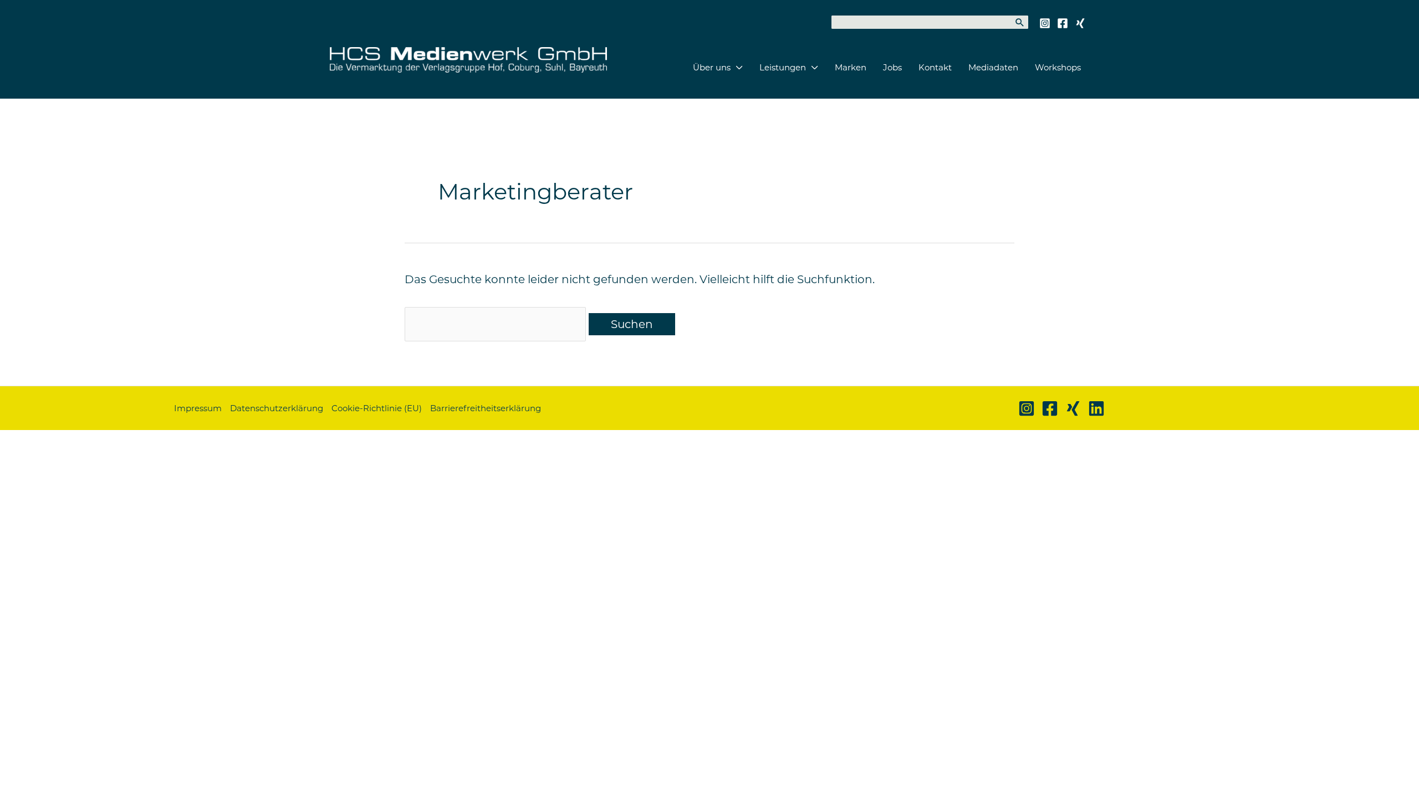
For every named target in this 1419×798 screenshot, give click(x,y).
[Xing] (1080, 23)
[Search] (1020, 22)
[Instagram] (1044, 23)
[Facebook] (1062, 23)
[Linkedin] (1096, 408)
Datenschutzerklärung (276, 408)
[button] (737, 67)
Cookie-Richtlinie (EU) (376, 408)
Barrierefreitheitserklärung (485, 408)
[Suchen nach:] (497, 324)
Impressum (198, 408)
